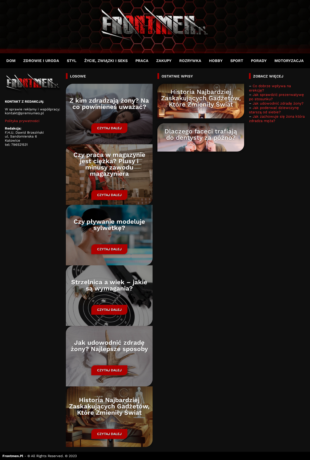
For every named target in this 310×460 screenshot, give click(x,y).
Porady (259, 60)
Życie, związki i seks (106, 60)
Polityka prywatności (22, 121)
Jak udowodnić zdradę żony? (278, 103)
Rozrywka (190, 60)
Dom (11, 60)
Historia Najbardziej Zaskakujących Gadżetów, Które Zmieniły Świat (109, 406)
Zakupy (163, 60)
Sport (236, 60)
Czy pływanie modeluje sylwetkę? (109, 224)
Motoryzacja (289, 60)
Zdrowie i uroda (41, 60)
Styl (72, 60)
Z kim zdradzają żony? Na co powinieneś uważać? (109, 103)
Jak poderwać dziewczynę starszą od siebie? (274, 110)
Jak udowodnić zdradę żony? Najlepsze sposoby (109, 346)
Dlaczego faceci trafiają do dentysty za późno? (200, 134)
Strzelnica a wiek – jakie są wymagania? (109, 285)
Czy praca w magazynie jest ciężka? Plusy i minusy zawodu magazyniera (109, 164)
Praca (141, 60)
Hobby (216, 60)
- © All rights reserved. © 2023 (39, 456)
